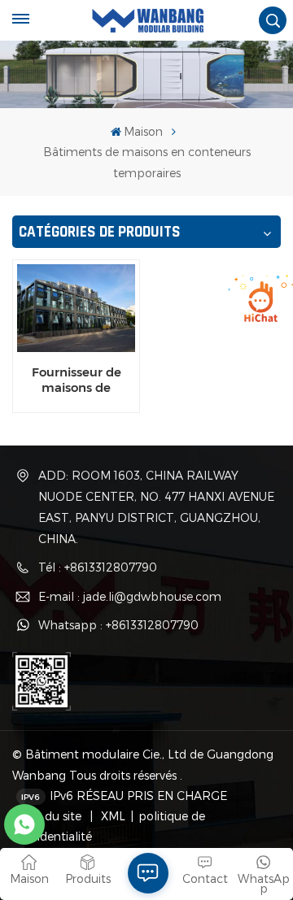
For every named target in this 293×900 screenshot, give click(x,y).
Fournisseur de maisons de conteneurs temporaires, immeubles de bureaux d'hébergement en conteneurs (76, 379)
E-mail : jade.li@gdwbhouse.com (129, 596)
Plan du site (51, 816)
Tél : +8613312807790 (97, 567)
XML (111, 816)
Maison (143, 131)
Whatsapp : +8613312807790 (118, 625)
